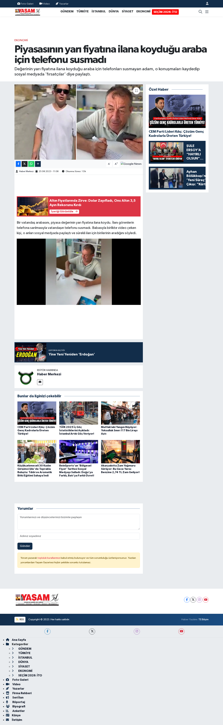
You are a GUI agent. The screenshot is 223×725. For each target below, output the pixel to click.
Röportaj (18, 702)
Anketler (18, 710)
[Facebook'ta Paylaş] (18, 164)
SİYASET (127, 11)
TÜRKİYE (82, 11)
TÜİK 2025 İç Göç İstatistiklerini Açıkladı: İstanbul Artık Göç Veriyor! (76, 430)
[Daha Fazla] (38, 164)
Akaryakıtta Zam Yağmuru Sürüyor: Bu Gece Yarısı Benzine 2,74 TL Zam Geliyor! (120, 469)
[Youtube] (206, 600)
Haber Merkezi (26, 171)
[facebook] (47, 631)
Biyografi (18, 706)
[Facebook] (187, 600)
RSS (21, 619)
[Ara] (200, 12)
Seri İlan (18, 697)
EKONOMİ (143, 11)
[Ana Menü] (207, 12)
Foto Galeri (27, 3)
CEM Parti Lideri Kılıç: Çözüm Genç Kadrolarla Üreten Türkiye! (36, 430)
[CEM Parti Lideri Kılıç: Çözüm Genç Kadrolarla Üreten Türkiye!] (36, 413)
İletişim (17, 719)
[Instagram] (199, 600)
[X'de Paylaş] (25, 164)
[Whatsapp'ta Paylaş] (31, 164)
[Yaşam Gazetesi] (27, 12)
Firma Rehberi (22, 693)
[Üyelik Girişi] (206, 3)
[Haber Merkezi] (25, 376)
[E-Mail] (40, 382)
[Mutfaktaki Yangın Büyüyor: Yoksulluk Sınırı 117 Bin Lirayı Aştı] (120, 413)
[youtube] (181, 631)
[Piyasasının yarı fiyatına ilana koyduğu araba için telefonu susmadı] (78, 122)
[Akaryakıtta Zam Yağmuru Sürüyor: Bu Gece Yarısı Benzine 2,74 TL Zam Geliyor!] (120, 451)
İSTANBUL (99, 11)
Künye (16, 715)
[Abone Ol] (131, 163)
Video (46, 3)
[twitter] (92, 631)
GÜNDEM (67, 11)
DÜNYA (114, 11)
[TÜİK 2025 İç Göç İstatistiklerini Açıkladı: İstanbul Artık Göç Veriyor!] (78, 413)
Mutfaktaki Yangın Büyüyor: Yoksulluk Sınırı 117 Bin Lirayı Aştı (119, 430)
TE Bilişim (203, 619)
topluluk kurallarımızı (49, 558)
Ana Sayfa (19, 639)
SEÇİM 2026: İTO (165, 11)
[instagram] (137, 631)
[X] (193, 600)
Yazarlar (63, 3)
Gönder (25, 546)
